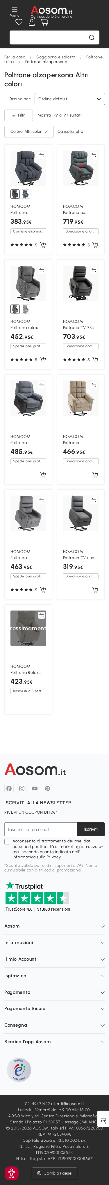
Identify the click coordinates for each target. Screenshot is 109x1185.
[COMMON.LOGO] (51, 12)
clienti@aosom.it (67, 1103)
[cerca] (91, 37)
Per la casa (15, 57)
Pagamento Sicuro (25, 1008)
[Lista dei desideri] (18, 22)
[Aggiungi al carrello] (43, 245)
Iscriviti (91, 829)
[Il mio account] (31, 22)
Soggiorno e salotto (56, 57)
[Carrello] (44, 22)
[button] (11, 1173)
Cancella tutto (70, 131)
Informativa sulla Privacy (36, 857)
